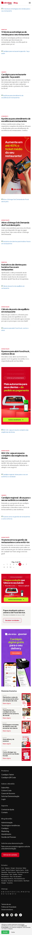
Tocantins (10, 883)
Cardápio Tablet (7, 775)
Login (3, 799)
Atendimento (6, 834)
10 (10, 567)
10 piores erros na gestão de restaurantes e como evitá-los (15, 540)
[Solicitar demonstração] (16, 588)
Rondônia (4, 880)
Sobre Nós (5, 788)
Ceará (3, 870)
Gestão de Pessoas (8, 837)
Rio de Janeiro (18, 876)
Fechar (13, 932)
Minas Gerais (5, 874)
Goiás (26, 870)
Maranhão (4, 872)
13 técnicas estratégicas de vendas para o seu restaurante (15, 33)
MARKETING (4, 29)
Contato (4, 812)
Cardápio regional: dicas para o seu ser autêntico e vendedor (16, 498)
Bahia (24, 868)
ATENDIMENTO (4, 116)
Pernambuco (5, 876)
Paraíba (15, 874)
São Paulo (26, 880)
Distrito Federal (10, 870)
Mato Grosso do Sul (22, 872)
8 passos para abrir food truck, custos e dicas (15, 352)
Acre (2, 868)
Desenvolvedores (7, 909)
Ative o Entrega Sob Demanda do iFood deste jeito (15, 223)
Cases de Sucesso (8, 793)
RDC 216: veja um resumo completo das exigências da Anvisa (14, 455)
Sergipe (3, 883)
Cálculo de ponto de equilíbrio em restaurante (15, 310)
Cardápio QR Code (8, 777)
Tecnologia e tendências (10, 825)
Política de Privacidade (8, 907)
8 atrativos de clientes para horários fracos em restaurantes (13, 267)
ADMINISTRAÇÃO (5, 220)
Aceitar (5, 932)
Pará (11, 874)
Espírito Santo (20, 870)
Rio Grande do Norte (7, 878)
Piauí (11, 876)
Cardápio (5, 828)
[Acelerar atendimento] (16, 396)
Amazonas (19, 868)
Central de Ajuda (7, 809)
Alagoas (7, 868)
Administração (7, 822)
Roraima (10, 880)
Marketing (5, 831)
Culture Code (6, 790)
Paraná (20, 874)
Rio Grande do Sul (19, 878)
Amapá (13, 868)
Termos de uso (6, 904)
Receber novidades (12, 620)
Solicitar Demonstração (10, 796)
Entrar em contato (10, 855)
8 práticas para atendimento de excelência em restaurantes (15, 119)
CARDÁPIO (3, 72)
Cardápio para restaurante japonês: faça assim (13, 75)
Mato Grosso (12, 872)
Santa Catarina (18, 880)
